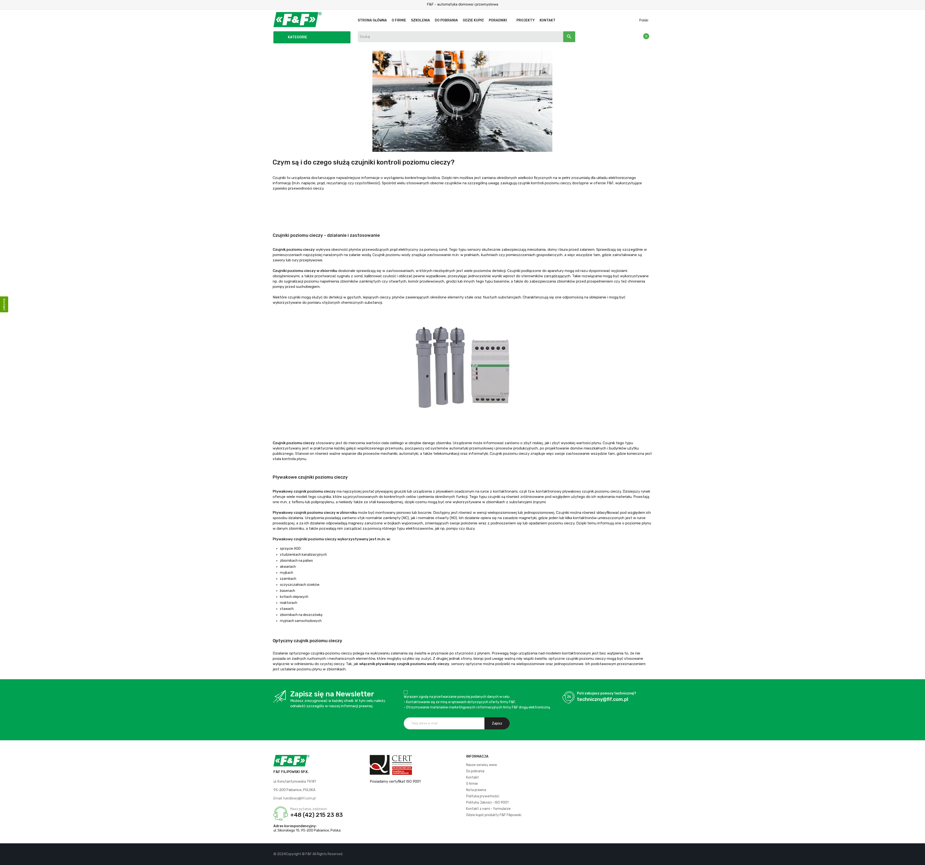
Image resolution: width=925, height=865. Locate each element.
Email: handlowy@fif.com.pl (294, 798)
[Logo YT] (639, 854)
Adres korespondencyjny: (295, 826)
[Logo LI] (648, 854)
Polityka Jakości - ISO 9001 (487, 802)
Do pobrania (475, 771)
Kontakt (472, 777)
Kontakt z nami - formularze (488, 809)
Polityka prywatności (482, 796)
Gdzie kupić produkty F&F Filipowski (493, 815)
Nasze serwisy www (481, 765)
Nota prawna (476, 790)
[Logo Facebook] (631, 854)
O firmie (472, 784)
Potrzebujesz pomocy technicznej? (606, 693)
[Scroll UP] (919, 859)
